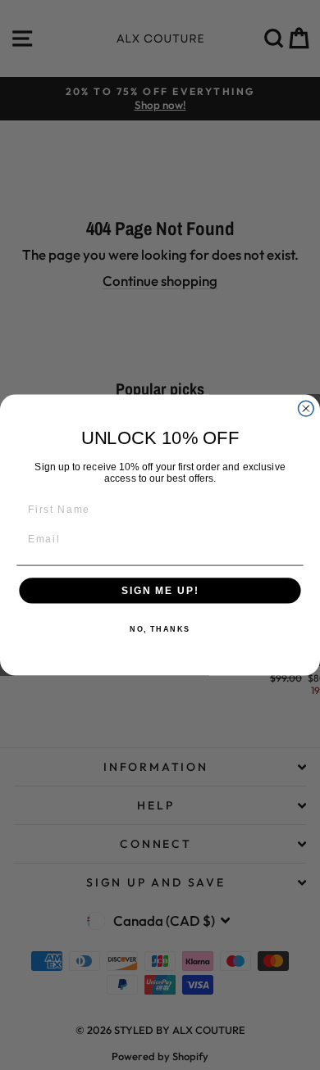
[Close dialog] (305, 408)
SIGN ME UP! (160, 590)
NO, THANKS (160, 629)
